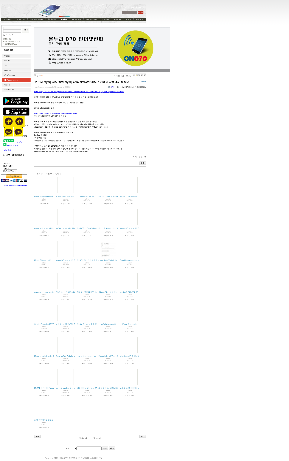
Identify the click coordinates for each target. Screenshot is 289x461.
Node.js (7, 85)
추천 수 (49, 174)
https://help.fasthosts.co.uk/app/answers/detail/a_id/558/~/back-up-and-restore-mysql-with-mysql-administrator (79, 92)
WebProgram (9, 75)
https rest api (9, 90)
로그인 (129, 76)
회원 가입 (7, 39)
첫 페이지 (83, 438)
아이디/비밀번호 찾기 (11, 41)
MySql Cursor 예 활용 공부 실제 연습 (92, 324)
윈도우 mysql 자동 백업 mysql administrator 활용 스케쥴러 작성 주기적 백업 (82, 82)
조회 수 (40, 174)
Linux (6, 66)
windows (7, 70)
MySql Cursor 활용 (108, 324)
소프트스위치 (91, 19)
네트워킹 (105, 19)
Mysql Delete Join (129, 324)
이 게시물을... (138, 157)
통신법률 (117, 19)
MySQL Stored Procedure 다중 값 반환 (114, 196)
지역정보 (139, 19)
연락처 (128, 19)
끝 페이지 (97, 438)
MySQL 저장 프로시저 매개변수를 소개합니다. (138, 196)
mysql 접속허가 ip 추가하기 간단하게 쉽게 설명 (53, 196)
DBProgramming (11, 80)
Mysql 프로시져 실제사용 (44, 356)
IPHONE (7, 61)
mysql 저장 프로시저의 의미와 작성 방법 (50, 228)
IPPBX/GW (52, 19)
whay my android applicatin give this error (51, 292)
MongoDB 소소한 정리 (108, 292)
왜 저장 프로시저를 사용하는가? (111, 388)
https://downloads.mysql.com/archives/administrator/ (55, 113)
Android (7, 56)
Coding (64, 19)
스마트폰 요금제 (36, 19)
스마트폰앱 (76, 19)
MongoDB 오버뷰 (87, 196)
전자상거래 (7, 19)
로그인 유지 (10, 34)
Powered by (73, 458)
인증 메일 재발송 (10, 44)
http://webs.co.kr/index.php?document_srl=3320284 (53, 87)
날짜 (57, 174)
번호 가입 (21, 19)
